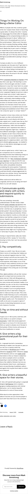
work (11, 416)
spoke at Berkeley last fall (12, 205)
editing (1, 416)
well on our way (13, 142)
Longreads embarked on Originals (14, 80)
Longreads (20, 412)
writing (14, 416)
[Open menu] (1, 11)
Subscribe (21, 486)
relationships (6, 416)
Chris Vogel (6, 34)
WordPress (20, 468)
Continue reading (14, 490)
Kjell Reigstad (9, 384)
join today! (4, 268)
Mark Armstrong (5, 2)
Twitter (26, 352)
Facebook (9, 352)
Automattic (3, 321)
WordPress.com (14, 349)
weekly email (21, 354)
